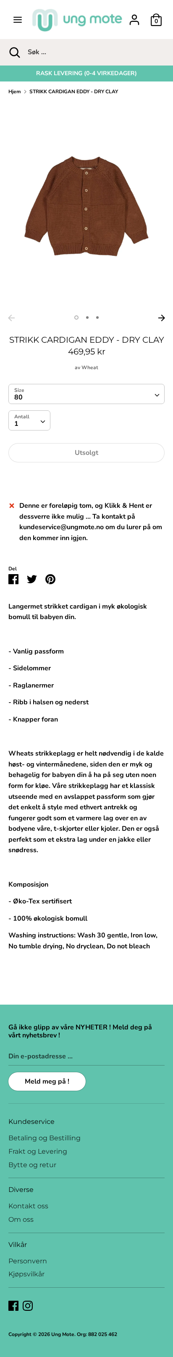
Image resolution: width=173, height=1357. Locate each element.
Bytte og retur (32, 1165)
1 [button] (76, 317)
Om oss (21, 1219)
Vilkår (17, 1245)
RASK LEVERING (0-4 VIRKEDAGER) (86, 73)
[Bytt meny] (17, 20)
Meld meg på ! (47, 1081)
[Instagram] (28, 1305)
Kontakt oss (28, 1206)
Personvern (27, 1261)
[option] (86, 73)
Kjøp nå (86, 478)
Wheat (89, 367)
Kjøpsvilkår (26, 1274)
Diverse (21, 1190)
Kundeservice (31, 1122)
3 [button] (97, 317)
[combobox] (86, 394)
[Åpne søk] (13, 52)
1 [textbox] (16, 423)
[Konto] (134, 16)
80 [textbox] (18, 397)
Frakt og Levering (37, 1151)
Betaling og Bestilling (44, 1138)
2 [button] (87, 317)
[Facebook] (13, 1305)
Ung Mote (62, 1334)
